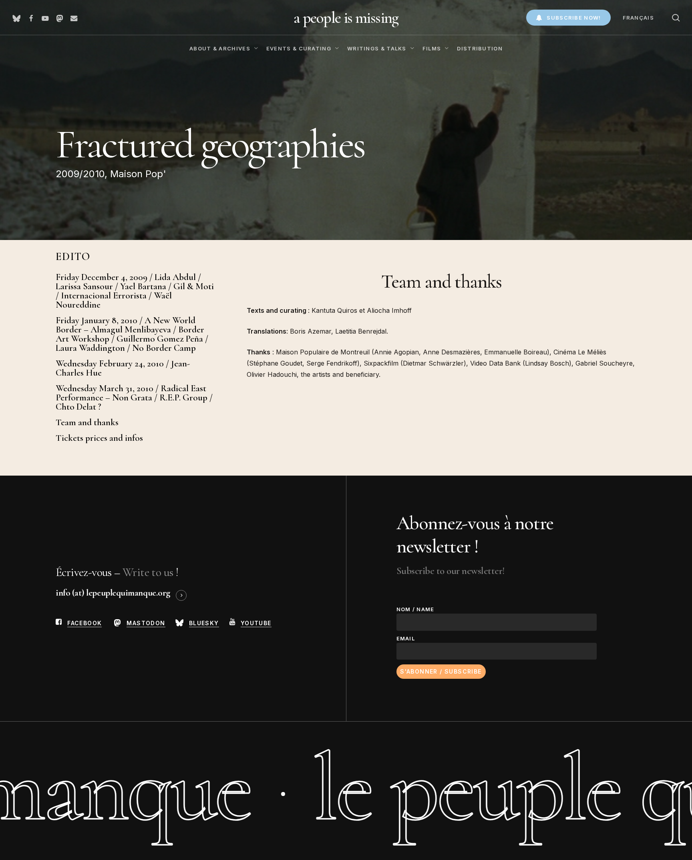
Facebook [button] (84, 623)
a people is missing (346, 18)
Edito (73, 256)
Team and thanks (87, 422)
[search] (676, 18)
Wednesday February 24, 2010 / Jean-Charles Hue (123, 368)
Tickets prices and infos (99, 438)
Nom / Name (415, 609)
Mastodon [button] (146, 623)
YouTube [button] (256, 623)
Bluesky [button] (204, 623)
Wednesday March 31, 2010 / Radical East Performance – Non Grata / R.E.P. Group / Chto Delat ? (134, 398)
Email (405, 638)
